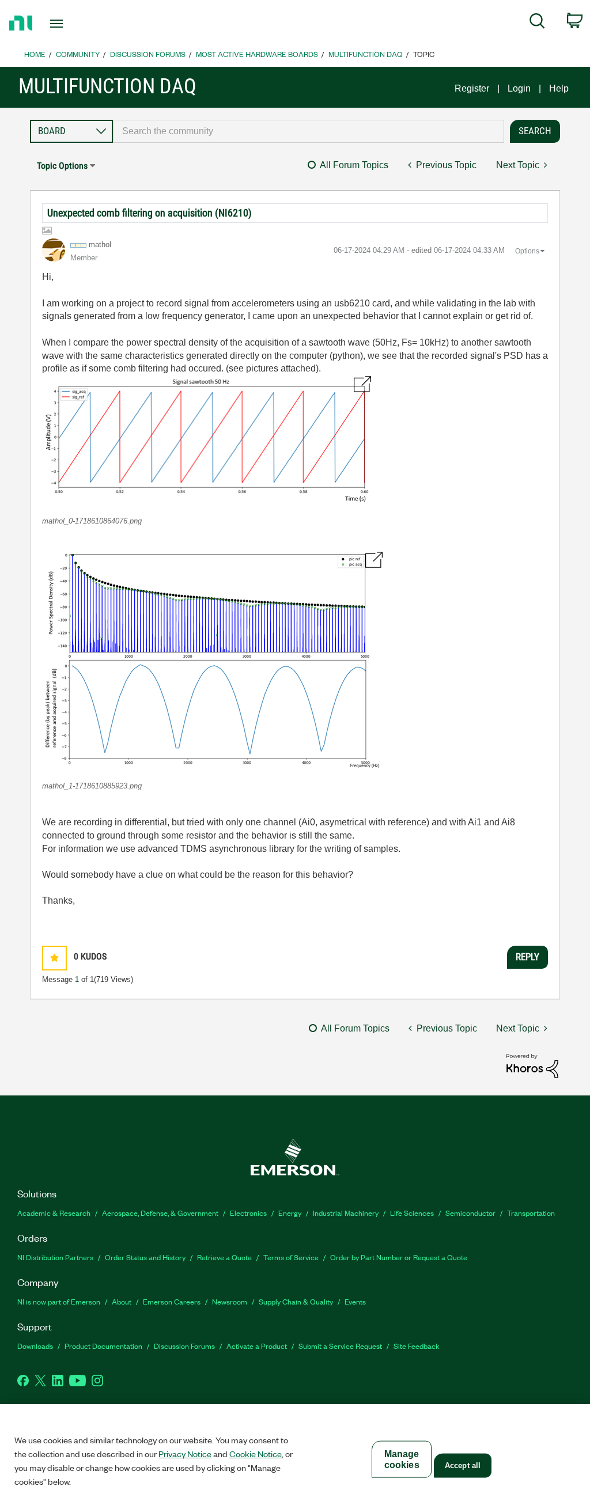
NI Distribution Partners (55, 1257)
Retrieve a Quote (224, 1257)
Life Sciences (412, 1212)
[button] (206, 441)
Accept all (463, 1465)
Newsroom (229, 1301)
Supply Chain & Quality (296, 1301)
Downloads (35, 1345)
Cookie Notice (255, 1453)
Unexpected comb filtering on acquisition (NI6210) (149, 213)
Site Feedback (417, 1345)
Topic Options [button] (62, 165)
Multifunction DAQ (365, 53)
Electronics (248, 1212)
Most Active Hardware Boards (257, 53)
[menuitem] (537, 23)
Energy (289, 1212)
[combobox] (308, 131)
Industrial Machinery (346, 1212)
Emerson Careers (172, 1301)
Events (355, 1301)
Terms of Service (291, 1257)
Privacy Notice (184, 1453)
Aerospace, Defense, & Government (160, 1212)
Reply (527, 956)
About (121, 1301)
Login (519, 88)
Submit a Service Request (340, 1345)
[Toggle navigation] (76, 23)
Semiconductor (470, 1212)
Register (472, 88)
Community (78, 53)
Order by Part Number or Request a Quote (398, 1257)
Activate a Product (256, 1345)
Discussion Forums (148, 53)
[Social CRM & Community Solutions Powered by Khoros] (532, 1065)
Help (559, 88)
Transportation (531, 1212)
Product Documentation (103, 1345)
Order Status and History (145, 1257)
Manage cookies (401, 1459)
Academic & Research (53, 1212)
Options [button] (527, 251)
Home (35, 53)
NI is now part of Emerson (58, 1301)
